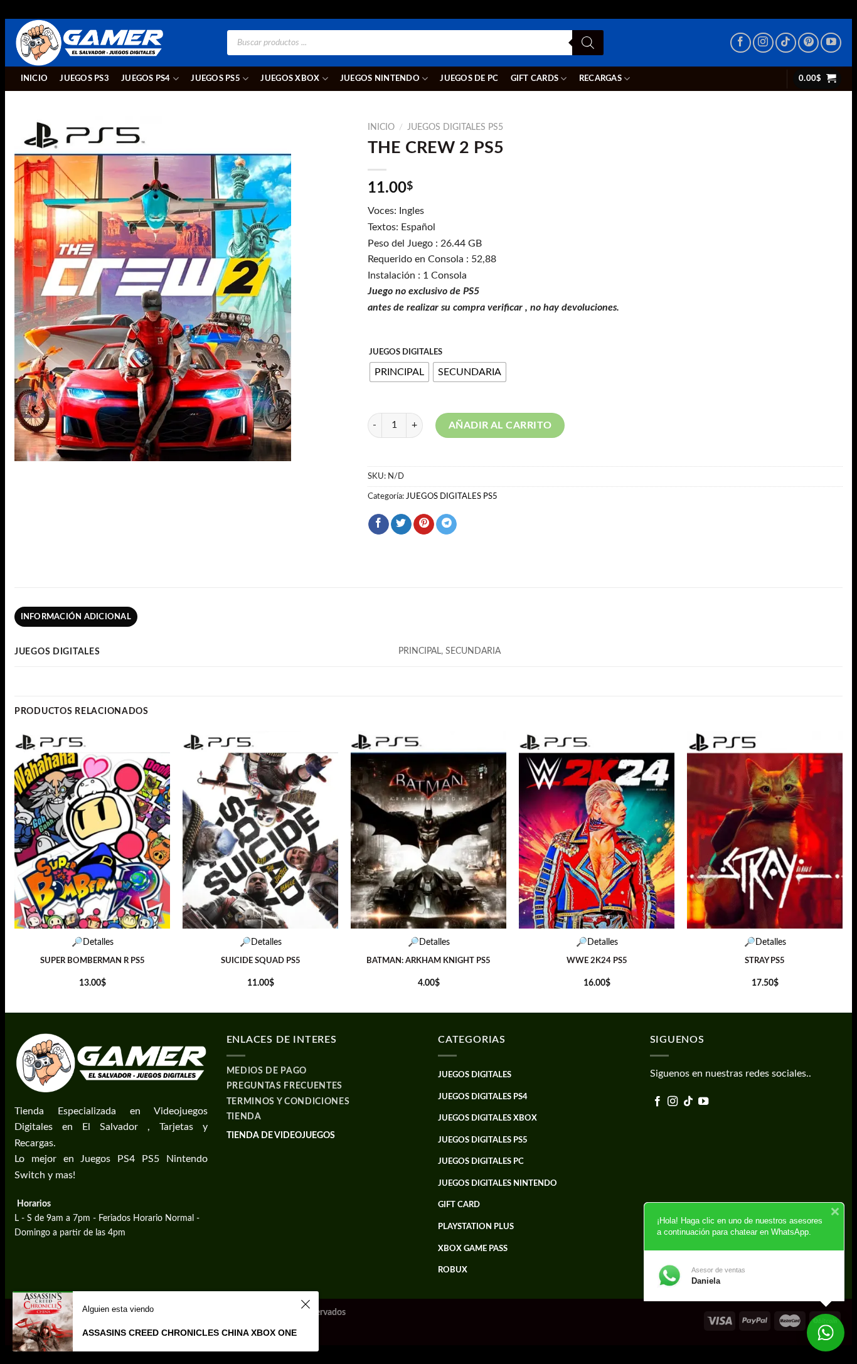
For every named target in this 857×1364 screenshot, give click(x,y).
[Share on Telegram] (446, 524)
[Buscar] (588, 42)
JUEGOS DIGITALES (405, 352)
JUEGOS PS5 (215, 78)
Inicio (34, 78)
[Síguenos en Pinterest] (808, 43)
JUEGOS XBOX (289, 78)
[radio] (399, 372)
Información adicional (76, 617)
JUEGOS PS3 (84, 78)
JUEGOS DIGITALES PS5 (455, 127)
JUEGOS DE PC (469, 78)
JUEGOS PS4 (146, 78)
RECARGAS (600, 78)
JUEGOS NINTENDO (380, 78)
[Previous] (15, 870)
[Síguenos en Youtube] (831, 43)
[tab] (75, 617)
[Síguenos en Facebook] (740, 43)
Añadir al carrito (500, 425)
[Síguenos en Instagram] (763, 43)
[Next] (842, 870)
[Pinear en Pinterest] (423, 524)
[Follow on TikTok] (785, 43)
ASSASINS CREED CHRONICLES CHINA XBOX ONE (189, 1333)
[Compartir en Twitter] (401, 524)
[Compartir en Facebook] (378, 524)
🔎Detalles (93, 942)
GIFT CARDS (535, 78)
